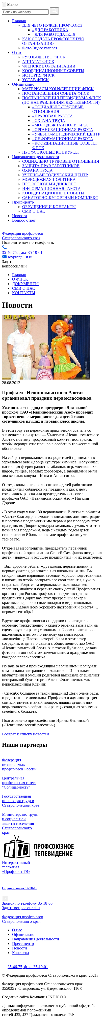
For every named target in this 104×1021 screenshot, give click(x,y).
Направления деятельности (35, 157)
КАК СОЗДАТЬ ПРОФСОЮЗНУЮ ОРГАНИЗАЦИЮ (53, 41)
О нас (17, 52)
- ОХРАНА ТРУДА (48, 120)
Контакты (20, 952)
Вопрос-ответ (24, 220)
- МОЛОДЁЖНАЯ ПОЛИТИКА (60, 125)
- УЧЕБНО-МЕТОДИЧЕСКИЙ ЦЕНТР (66, 134)
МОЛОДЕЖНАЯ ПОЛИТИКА (49, 179)
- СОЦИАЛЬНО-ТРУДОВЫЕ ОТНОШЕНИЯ (58, 109)
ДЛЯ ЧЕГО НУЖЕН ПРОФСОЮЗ (52, 25)
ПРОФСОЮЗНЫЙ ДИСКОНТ (49, 184)
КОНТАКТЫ (23, 293)
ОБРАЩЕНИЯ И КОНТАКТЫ (49, 207)
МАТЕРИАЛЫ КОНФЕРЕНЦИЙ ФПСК (58, 89)
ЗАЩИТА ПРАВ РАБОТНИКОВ (51, 166)
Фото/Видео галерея (39, 48)
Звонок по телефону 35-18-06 (27, 903)
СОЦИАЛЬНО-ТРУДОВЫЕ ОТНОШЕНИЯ (60, 161)
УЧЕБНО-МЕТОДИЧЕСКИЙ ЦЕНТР (55, 175)
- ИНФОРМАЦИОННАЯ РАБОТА (62, 139)
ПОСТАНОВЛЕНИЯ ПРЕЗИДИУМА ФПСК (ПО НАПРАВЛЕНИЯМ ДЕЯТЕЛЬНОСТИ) (61, 100)
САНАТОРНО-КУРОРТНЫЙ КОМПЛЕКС (60, 197)
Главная (19, 21)
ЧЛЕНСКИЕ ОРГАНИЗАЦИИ (48, 66)
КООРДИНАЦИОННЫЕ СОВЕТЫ (53, 71)
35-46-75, (10, 252)
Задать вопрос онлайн (21, 908)
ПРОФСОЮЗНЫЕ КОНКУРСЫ (50, 152)
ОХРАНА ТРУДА (37, 170)
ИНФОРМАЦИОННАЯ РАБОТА (51, 188)
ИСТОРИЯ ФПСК (38, 75)
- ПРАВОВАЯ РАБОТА (52, 116)
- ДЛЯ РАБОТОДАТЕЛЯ (53, 34)
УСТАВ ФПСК (35, 80)
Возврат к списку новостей (25, 734)
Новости (19, 216)
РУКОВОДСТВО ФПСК (43, 57)
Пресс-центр (23, 202)
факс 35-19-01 (30, 252)
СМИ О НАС (33, 211)
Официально (23, 84)
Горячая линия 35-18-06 (19, 888)
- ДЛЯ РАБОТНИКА (50, 30)
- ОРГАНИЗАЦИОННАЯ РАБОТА (62, 129)
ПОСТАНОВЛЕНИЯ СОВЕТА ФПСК (55, 93)
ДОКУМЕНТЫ (25, 284)
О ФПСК (20, 279)
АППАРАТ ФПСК (38, 61)
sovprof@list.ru (20, 257)
